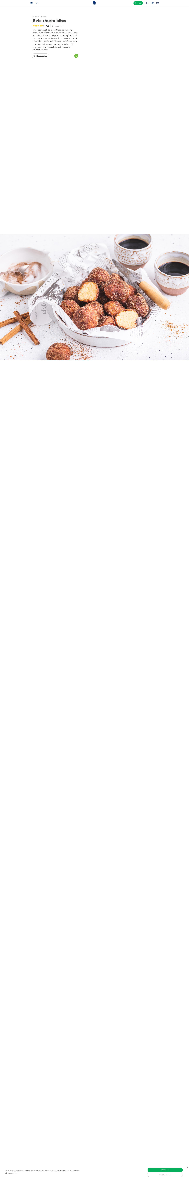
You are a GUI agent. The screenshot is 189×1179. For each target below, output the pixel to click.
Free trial (138, 3)
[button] (42, 1173)
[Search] (37, 3)
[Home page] (94, 3)
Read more (76, 1170)
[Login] (157, 3)
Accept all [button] (165, 1170)
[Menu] (31, 3)
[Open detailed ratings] (63, 26)
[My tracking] (147, 3)
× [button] (187, 1168)
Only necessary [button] (165, 1175)
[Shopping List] (152, 3)
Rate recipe (41, 56)
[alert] (94, 1172)
